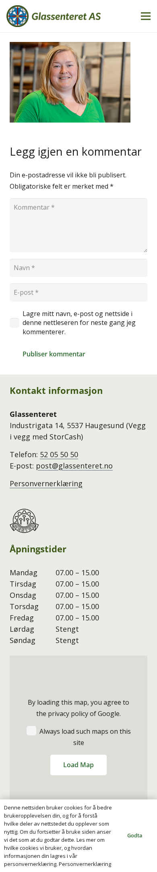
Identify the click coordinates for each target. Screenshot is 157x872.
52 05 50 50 (59, 454)
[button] (146, 16)
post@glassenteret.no (74, 465)
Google (109, 713)
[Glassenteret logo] (53, 16)
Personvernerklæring (46, 483)
